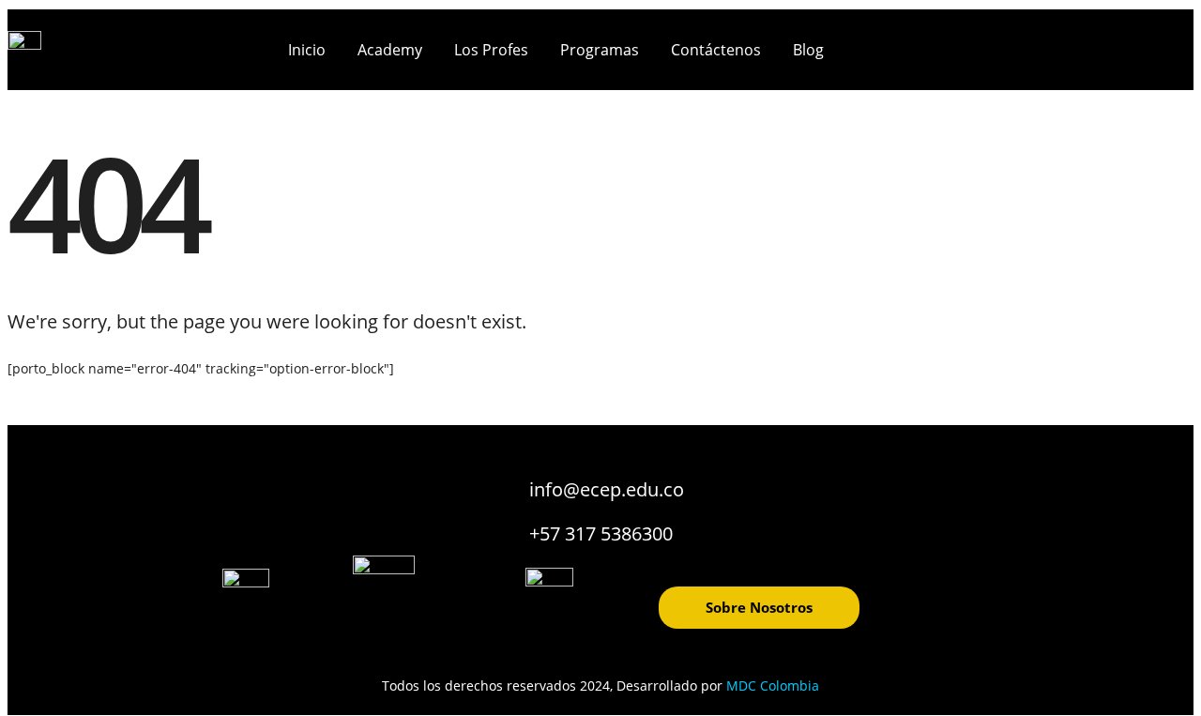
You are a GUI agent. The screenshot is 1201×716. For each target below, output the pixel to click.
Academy (389, 49)
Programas (599, 49)
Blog (808, 49)
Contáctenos (716, 49)
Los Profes (491, 49)
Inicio (307, 49)
